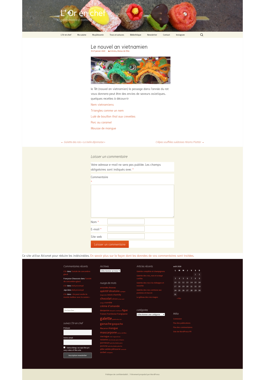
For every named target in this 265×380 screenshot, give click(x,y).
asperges (122, 291)
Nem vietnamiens (102, 104)
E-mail (96, 229)
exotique (119, 311)
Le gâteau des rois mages (147, 297)
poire (120, 343)
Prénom (66, 328)
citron (115, 298)
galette (106, 318)
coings (102, 303)
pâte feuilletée (112, 346)
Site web (96, 236)
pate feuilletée (114, 343)
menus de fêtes (122, 333)
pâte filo (119, 346)
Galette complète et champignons (151, 271)
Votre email (68, 337)
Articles (113, 51)
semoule (123, 349)
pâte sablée (105, 349)
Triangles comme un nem (107, 110)
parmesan (105, 342)
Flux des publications (181, 323)
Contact (166, 34)
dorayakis (113, 311)
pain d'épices (120, 340)
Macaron (104, 328)
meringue (104, 336)
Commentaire (99, 179)
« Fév (179, 298)
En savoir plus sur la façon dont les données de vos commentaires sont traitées (142, 255)
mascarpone (108, 332)
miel (111, 337)
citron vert (121, 299)
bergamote (103, 295)
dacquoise (104, 310)
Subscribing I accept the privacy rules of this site (76, 348)
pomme (104, 346)
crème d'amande (110, 306)
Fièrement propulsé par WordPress (145, 374)
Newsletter (152, 34)
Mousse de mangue (103, 128)
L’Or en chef (66, 34)
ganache (106, 324)
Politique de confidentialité (116, 374)
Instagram (180, 34)
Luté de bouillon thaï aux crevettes (113, 116)
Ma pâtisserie (98, 34)
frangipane (122, 314)
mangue (113, 328)
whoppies (110, 352)
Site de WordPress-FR (182, 331)
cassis (110, 294)
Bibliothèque (135, 34)
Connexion (177, 318)
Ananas (112, 287)
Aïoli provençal (77, 285)
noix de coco (112, 340)
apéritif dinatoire (110, 291)
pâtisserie (115, 349)
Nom (95, 222)
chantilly (117, 294)
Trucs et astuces (117, 34)
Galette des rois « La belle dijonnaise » (83, 142)
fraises (103, 314)
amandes (104, 287)
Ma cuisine (81, 34)
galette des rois (117, 319)
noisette (104, 339)
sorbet (103, 352)
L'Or (65, 271)
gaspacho (117, 323)
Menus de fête (123, 51)
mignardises (116, 337)
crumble (108, 302)
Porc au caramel (101, 122)
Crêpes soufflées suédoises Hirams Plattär (180, 142)
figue (125, 310)
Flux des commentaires (182, 327)
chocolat (106, 298)
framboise (112, 314)
